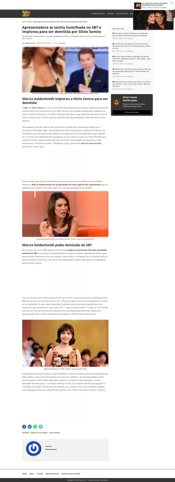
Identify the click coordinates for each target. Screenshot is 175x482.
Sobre (31, 474)
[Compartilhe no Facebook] (24, 427)
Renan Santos (30, 43)
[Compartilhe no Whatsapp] (35, 427)
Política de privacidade (71, 474)
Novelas (110, 13)
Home (24, 474)
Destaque (26, 433)
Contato (40, 474)
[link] (33, 449)
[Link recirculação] (137, 6)
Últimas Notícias (98, 13)
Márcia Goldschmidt (39, 433)
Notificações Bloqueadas (132, 112)
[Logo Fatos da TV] (26, 13)
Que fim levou (122, 13)
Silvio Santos (54, 433)
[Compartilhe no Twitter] (41, 427)
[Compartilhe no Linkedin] (30, 427)
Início (24, 22)
